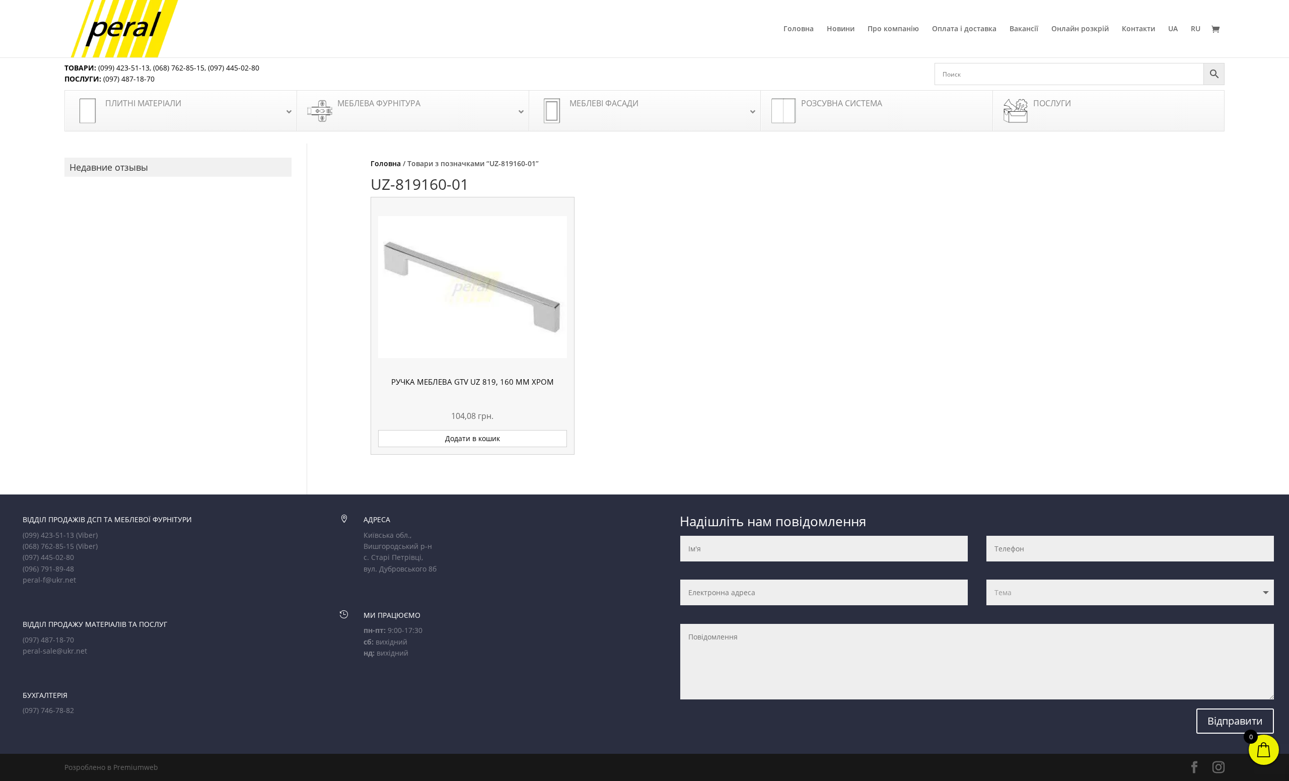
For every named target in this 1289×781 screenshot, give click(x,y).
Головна (798, 29)
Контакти (1138, 29)
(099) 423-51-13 (123, 68)
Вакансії (1024, 29)
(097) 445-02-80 (233, 68)
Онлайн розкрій (1080, 29)
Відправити (1235, 721)
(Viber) (87, 535)
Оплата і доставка (964, 29)
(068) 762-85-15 (178, 68)
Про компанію (893, 29)
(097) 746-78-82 (48, 710)
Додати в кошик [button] (472, 438)
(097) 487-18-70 (128, 79)
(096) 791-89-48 (48, 569)
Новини (840, 29)
